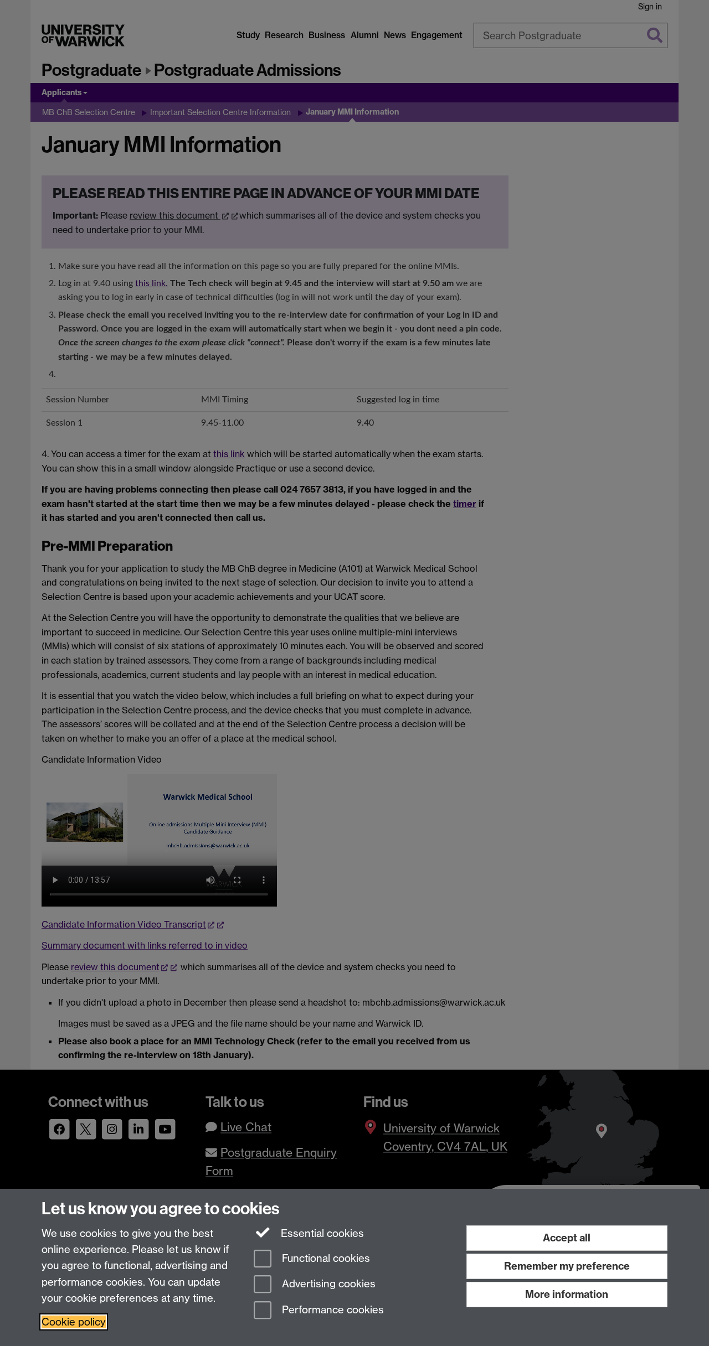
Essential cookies (321, 1233)
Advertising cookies (327, 1284)
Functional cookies (324, 1258)
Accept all (566, 1237)
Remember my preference (567, 1266)
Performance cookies (331, 1310)
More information (566, 1294)
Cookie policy (74, 1322)
